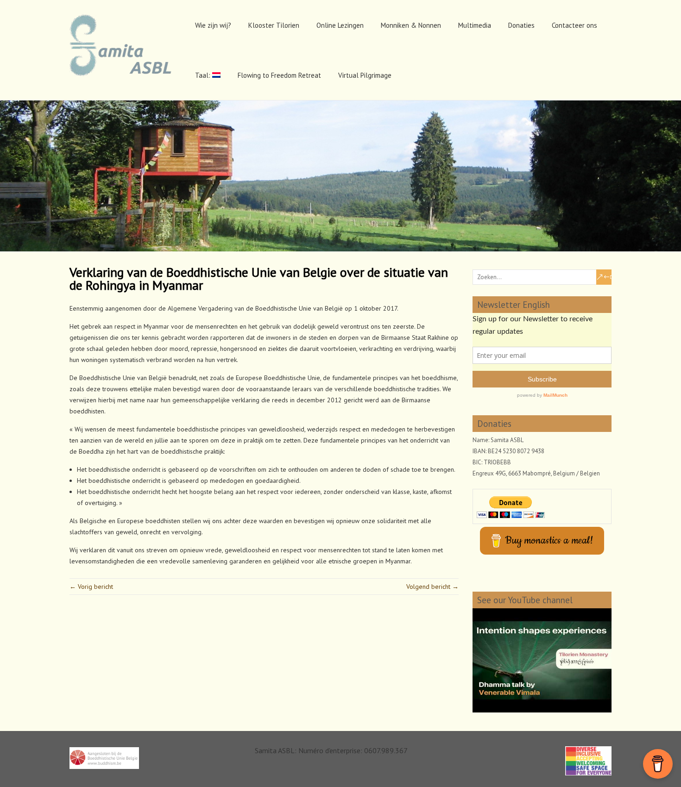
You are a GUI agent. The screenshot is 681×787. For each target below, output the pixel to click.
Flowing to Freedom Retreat (279, 75)
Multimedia (474, 25)
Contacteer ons (574, 25)
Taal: (203, 75)
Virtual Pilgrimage (364, 75)
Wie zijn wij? (213, 25)
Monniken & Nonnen (411, 25)
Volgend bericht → (432, 586)
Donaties (521, 25)
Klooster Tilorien (273, 25)
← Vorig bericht (91, 586)
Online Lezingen (340, 25)
